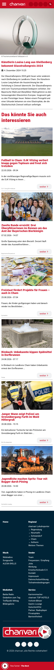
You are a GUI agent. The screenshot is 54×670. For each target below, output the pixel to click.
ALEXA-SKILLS (9, 563)
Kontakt (32, 573)
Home (5, 522)
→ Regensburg (35, 529)
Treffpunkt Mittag (11, 601)
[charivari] (17, 4)
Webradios (8, 557)
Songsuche (8, 560)
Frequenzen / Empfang (38, 560)
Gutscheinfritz (34, 607)
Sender (31, 552)
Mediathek (7, 590)
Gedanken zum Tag (11, 597)
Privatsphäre (34, 613)
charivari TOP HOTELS (38, 597)
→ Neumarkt (34, 533)
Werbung (32, 567)
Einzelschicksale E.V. (38, 570)
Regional (32, 522)
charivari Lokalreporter (38, 526)
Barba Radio (8, 594)
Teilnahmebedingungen (39, 582)
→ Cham (32, 539)
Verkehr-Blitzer (35, 601)
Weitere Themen (35, 545)
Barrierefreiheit (35, 616)
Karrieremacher (35, 594)
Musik (5, 552)
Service (31, 590)
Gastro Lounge (35, 604)
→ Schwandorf (35, 536)
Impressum (33, 576)
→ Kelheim (33, 542)
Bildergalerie (8, 604)
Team (31, 557)
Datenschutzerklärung (38, 579)
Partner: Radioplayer (37, 610)
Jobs (30, 563)
